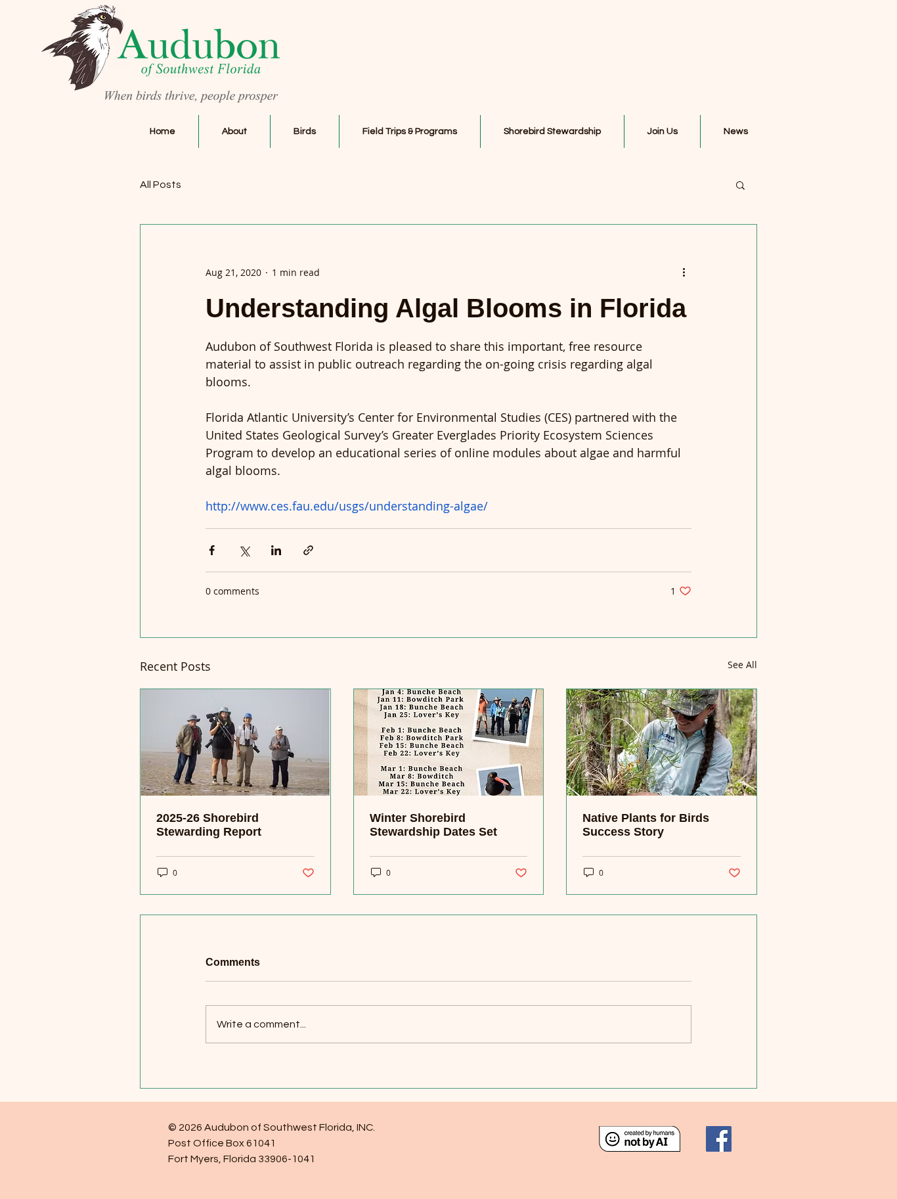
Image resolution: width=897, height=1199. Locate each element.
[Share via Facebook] (212, 550)
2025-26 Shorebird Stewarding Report (208, 824)
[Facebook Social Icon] (719, 1139)
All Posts (160, 184)
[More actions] (683, 272)
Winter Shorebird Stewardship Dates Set (433, 824)
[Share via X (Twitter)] (244, 550)
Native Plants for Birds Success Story (645, 824)
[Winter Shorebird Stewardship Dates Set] (449, 742)
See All (742, 664)
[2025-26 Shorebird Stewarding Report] (235, 742)
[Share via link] (308, 550)
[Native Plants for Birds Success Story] (661, 742)
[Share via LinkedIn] (276, 550)
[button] (234, 131)
